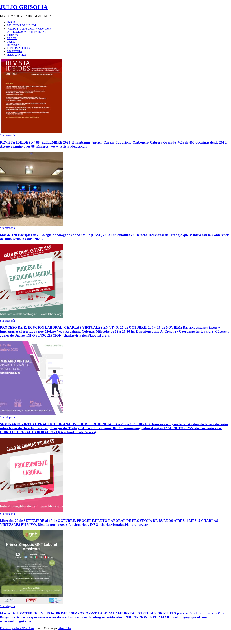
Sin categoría (7, 135)
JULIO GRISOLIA (24, 7)
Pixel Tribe (64, 628)
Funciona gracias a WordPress (17, 628)
